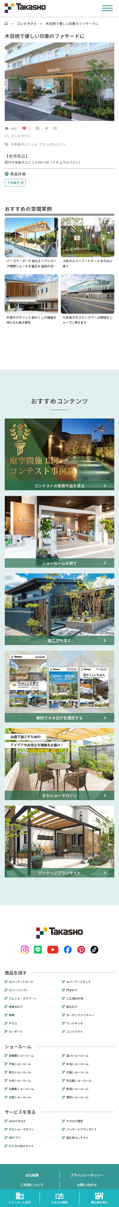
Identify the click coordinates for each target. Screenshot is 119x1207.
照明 (11, 1015)
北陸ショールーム (20, 1097)
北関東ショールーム (21, 1088)
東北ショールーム (20, 1072)
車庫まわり (16, 1006)
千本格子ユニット (24, 144)
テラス (13, 1023)
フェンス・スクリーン (23, 998)
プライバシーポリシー (87, 1175)
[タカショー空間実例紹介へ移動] (6, 23)
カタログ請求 (74, 1121)
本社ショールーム (77, 1064)
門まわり (71, 990)
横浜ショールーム (77, 1097)
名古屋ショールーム (78, 1080)
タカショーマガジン (21, 1129)
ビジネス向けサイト (21, 1146)
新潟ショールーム (77, 1088)
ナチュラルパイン (52, 144)
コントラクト (21, 135)
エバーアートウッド (78, 981)
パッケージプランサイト (81, 1129)
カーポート (16, 1031)
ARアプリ (15, 1137)
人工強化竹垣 (74, 998)
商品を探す (16, 972)
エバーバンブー (19, 990)
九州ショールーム (20, 1080)
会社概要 (32, 1175)
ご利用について (32, 1184)
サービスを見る (20, 1112)
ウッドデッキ (74, 1023)
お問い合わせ (87, 1184)
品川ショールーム (77, 1055)
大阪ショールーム (20, 1064)
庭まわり (71, 1006)
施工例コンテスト (77, 1137)
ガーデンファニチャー (80, 1015)
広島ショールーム (77, 1072)
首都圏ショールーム (21, 1055)
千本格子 (13, 182)
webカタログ (17, 1121)
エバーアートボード (21, 981)
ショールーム (18, 1046)
